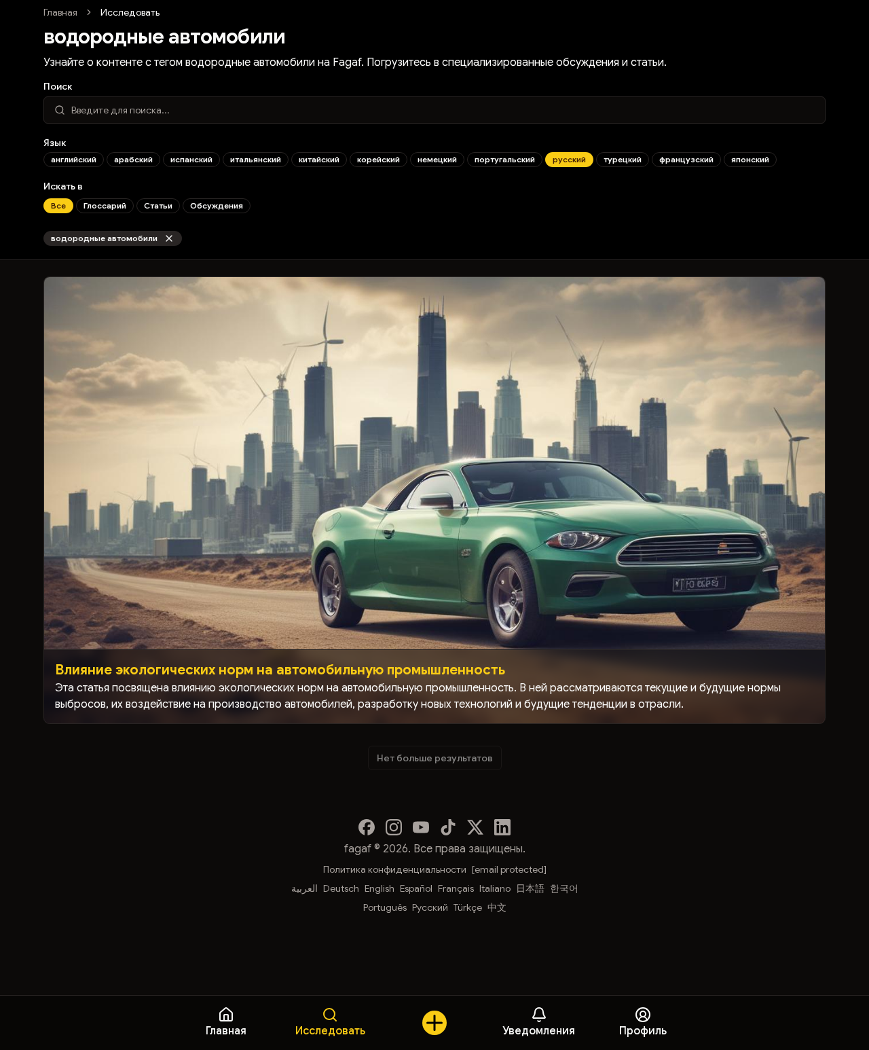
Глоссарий (105, 205)
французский (686, 159)
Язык (54, 143)
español (416, 888)
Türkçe (468, 907)
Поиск (57, 86)
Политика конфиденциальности (394, 869)
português (385, 907)
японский (750, 159)
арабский (133, 159)
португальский (505, 159)
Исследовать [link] (130, 12)
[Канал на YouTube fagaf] (421, 827)
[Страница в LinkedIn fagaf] (502, 827)
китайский (319, 159)
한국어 (564, 888)
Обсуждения (216, 205)
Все (58, 205)
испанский (191, 159)
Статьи (158, 205)
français (456, 888)
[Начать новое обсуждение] (434, 1023)
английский (73, 159)
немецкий (437, 159)
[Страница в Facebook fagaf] (366, 827)
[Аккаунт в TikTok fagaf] (448, 827)
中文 (496, 907)
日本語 (530, 888)
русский (569, 159)
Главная (60, 12)
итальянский (255, 159)
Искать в (63, 186)
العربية (304, 888)
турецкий (623, 159)
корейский (378, 159)
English (379, 888)
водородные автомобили (104, 238)
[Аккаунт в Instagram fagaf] (394, 827)
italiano (495, 888)
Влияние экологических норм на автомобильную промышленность (280, 670)
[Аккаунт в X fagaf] (475, 827)
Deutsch (341, 888)
